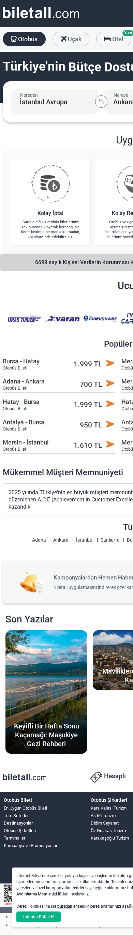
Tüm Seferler (16, 815)
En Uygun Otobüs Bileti (25, 808)
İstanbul (84, 540)
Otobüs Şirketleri (20, 830)
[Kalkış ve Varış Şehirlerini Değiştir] (101, 101)
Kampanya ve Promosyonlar (30, 845)
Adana (39, 540)
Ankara (61, 540)
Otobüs (27, 39)
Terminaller (14, 838)
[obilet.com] (41, 19)
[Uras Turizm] (23, 323)
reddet (78, 888)
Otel (121, 37)
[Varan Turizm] (61, 323)
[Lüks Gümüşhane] (99, 323)
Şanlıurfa (110, 540)
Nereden (29, 95)
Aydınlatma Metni (32, 894)
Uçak (74, 39)
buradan (64, 906)
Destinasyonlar (18, 823)
